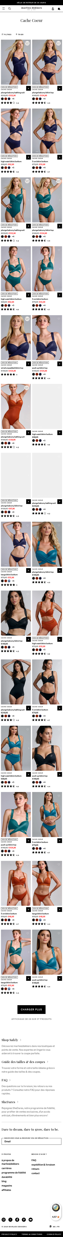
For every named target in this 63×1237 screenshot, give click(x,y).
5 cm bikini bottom (40, 161)
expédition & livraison (43, 1164)
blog (4, 1181)
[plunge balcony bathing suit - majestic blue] (9, 98)
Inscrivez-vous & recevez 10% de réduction (26, 1138)
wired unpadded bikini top (12, 368)
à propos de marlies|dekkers (10, 1162)
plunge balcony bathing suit (13, 93)
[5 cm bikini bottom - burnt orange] (37, 167)
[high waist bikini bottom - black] (2, 167)
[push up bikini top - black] (33, 374)
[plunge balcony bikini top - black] (33, 98)
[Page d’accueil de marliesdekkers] (31, 8)
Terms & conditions (32, 1234)
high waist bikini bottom (11, 161)
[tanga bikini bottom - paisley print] (9, 581)
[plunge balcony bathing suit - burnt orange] (5, 98)
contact (36, 1173)
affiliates (6, 1189)
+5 (13, 168)
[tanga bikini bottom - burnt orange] (5, 581)
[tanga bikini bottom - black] (2, 581)
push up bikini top (39, 368)
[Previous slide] (3, 62)
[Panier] (59, 9)
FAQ (34, 1160)
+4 (13, 99)
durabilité (7, 1176)
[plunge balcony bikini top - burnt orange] (37, 98)
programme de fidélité (14, 1172)
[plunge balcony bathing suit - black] (2, 98)
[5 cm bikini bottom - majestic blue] (40, 167)
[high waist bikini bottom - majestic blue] (9, 167)
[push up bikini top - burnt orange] (37, 374)
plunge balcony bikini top (43, 93)
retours (35, 1168)
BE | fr (56, 1226)
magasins (7, 1185)
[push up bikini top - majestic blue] (40, 374)
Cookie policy (54, 1234)
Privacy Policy (9, 1234)
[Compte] (53, 9)
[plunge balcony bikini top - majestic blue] (40, 98)
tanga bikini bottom (9, 575)
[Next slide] (29, 62)
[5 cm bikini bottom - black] (33, 167)
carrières (6, 1168)
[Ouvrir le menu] (3, 8)
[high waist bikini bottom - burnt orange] (5, 167)
